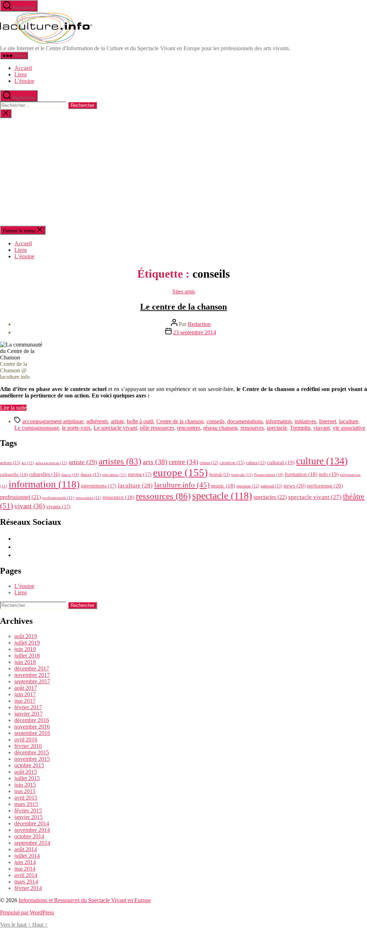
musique (248, 486)
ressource (118, 497)
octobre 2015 (29, 765)
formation (301, 474)
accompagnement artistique (53, 421)
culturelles (44, 474)
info (329, 474)
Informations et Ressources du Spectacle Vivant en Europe (85, 900)
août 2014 (25, 849)
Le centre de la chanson (183, 306)
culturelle (14, 474)
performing (325, 485)
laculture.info (182, 485)
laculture (348, 421)
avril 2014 (25, 875)
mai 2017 (24, 701)
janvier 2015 (28, 817)
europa (140, 474)
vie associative (349, 428)
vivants (58, 506)
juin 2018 (25, 662)
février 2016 (28, 746)
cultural (281, 462)
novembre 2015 (32, 759)
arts (155, 462)
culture (322, 460)
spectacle (277, 428)
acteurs (10, 462)
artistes (120, 461)
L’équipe (24, 81)
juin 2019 (25, 649)
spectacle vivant (315, 497)
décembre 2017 (31, 668)
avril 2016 (25, 739)
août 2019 (25, 636)
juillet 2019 (27, 643)
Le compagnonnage (36, 428)
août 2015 (25, 772)
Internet (327, 421)
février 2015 (28, 810)
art (28, 463)
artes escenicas (51, 463)
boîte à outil (140, 421)
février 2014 (28, 888)
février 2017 (28, 707)
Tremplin (300, 428)
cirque (209, 462)
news (294, 485)
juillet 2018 (27, 656)
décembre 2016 (31, 720)
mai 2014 (24, 869)
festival (219, 474)
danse (91, 474)
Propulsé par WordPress (27, 912)
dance (70, 475)
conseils (215, 421)
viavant (321, 428)
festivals (242, 474)
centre (183, 462)
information (279, 421)
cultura (256, 462)
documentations (245, 421)
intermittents (98, 486)
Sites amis (183, 291)
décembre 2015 (31, 752)
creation (232, 462)
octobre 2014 (29, 836)
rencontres (188, 428)
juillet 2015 (27, 778)
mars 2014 (26, 881)
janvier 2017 (28, 714)
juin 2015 (25, 785)
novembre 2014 (32, 830)
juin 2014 (25, 862)
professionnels (58, 497)
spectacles (270, 497)
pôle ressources (157, 428)
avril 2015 (25, 798)
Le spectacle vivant (115, 428)
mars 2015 (26, 804)
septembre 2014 (32, 843)
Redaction (199, 324)
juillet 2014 (27, 856)
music (223, 486)
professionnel (20, 497)
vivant (29, 506)
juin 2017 (25, 694)
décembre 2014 (31, 823)
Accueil (23, 68)
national (271, 486)
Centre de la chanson (180, 421)
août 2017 (25, 688)
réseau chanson (220, 428)
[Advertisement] (183, 172)
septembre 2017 (32, 681)
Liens (20, 74)
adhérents (97, 421)
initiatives (305, 421)
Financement (268, 475)
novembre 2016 (32, 727)
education (114, 474)
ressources (252, 428)
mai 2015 (24, 791)
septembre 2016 (32, 733)
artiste (117, 421)
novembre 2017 (32, 675)
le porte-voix (76, 428)
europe (180, 472)
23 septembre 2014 (194, 332)
